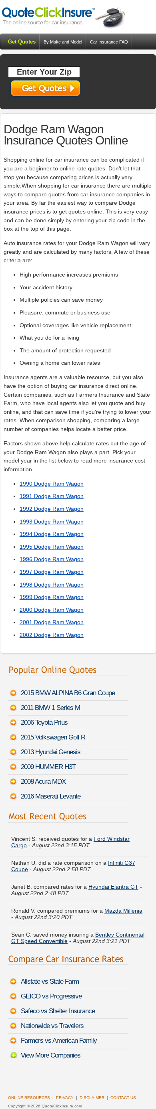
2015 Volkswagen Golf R (53, 737)
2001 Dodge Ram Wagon (52, 622)
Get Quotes (22, 42)
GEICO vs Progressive (51, 996)
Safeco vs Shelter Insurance (58, 1011)
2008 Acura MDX (43, 781)
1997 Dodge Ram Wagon (52, 572)
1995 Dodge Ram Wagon (52, 547)
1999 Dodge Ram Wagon (52, 597)
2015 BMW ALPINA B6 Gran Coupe (68, 693)
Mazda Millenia (123, 908)
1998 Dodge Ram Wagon (52, 584)
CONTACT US (123, 1097)
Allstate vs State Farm (50, 981)
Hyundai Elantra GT (113, 884)
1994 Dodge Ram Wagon (52, 534)
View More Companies (50, 1055)
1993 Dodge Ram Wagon (52, 521)
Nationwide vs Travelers (52, 1026)
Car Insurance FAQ (109, 42)
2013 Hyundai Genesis (50, 752)
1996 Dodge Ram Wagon (52, 559)
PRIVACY (65, 1097)
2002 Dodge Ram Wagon (52, 635)
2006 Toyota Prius (44, 722)
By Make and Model (63, 42)
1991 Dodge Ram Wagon (52, 496)
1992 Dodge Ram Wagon (52, 509)
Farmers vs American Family (59, 1040)
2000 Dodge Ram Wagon (52, 610)
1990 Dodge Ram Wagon (52, 483)
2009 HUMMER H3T (48, 767)
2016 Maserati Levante (50, 796)
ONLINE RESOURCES (29, 1097)
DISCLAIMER (92, 1097)
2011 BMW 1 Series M (50, 708)
